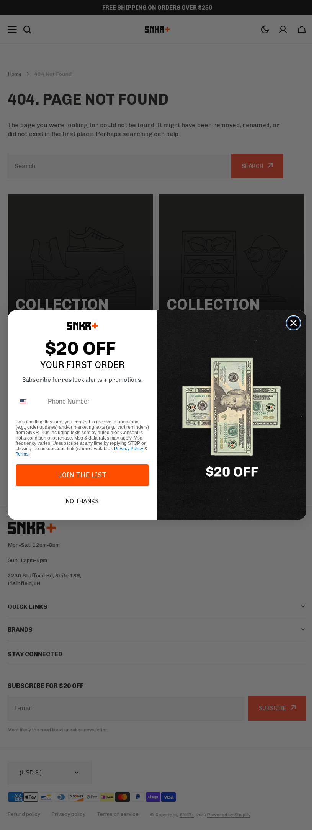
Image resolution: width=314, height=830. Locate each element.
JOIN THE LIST (80, 475)
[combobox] (27, 401)
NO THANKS (79, 501)
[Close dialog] (291, 323)
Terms (19, 454)
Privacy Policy (126, 448)
